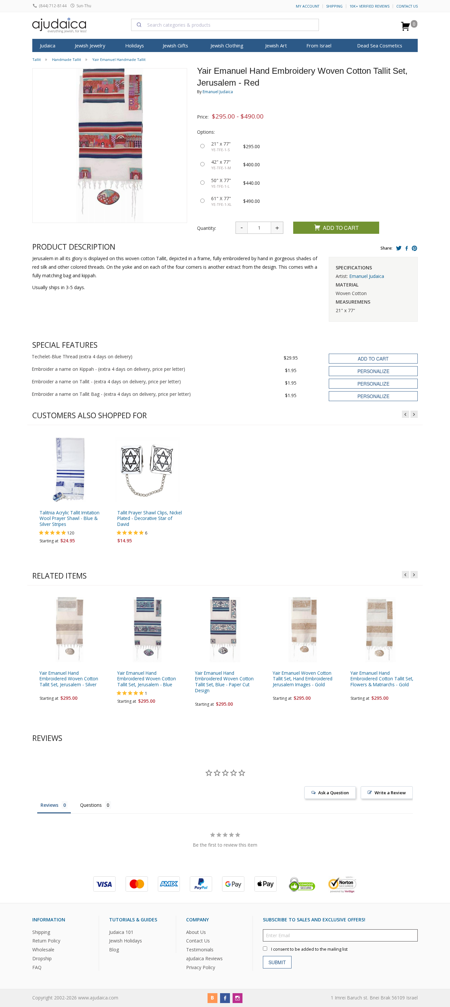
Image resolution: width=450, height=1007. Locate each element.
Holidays (134, 45)
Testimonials (199, 950)
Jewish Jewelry (90, 45)
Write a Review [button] (390, 793)
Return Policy (46, 941)
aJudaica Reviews (204, 959)
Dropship (42, 959)
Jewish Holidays (125, 941)
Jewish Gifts (175, 45)
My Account (307, 6)
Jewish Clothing (227, 45)
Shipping (334, 6)
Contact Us (407, 6)
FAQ (37, 967)
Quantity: (206, 228)
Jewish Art (276, 45)
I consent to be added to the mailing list (309, 949)
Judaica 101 (121, 932)
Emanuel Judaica (218, 92)
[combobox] (225, 24)
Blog (114, 950)
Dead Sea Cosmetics (379, 45)
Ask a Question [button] (333, 793)
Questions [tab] (91, 805)
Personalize (373, 371)
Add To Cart (341, 227)
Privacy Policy (200, 967)
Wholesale (43, 950)
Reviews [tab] (49, 805)
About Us (196, 932)
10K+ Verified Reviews (369, 6)
